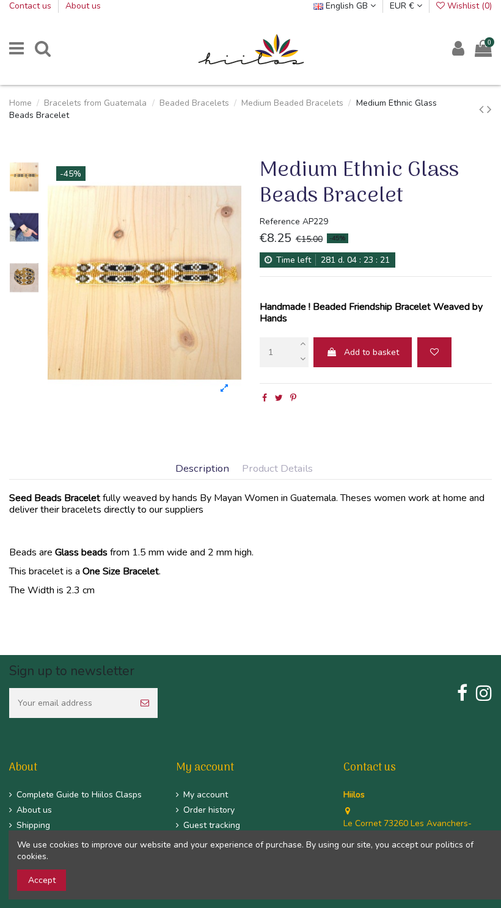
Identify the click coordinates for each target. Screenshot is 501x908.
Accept (42, 880)
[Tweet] (279, 398)
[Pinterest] (293, 398)
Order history (209, 810)
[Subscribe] (145, 703)
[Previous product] (483, 109)
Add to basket (371, 352)
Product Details (277, 469)
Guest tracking (211, 825)
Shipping (33, 825)
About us (83, 6)
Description (202, 469)
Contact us (31, 6)
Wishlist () (468, 6)
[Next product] (489, 109)
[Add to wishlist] (434, 352)
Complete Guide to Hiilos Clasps (79, 794)
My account (205, 794)
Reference (280, 221)
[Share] (264, 398)
